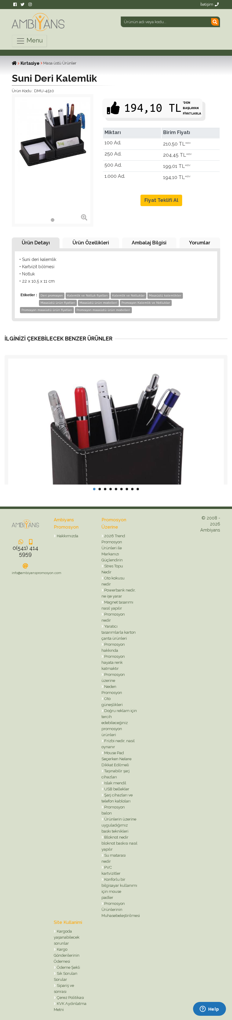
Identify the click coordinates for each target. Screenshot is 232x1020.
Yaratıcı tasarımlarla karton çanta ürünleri (119, 632)
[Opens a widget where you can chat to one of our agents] (209, 1009)
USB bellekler (116, 789)
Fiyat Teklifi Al (161, 200)
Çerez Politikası (70, 997)
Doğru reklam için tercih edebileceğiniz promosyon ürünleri (119, 722)
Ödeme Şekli (68, 967)
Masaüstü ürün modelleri (98, 302)
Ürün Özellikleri (90, 243)
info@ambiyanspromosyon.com (36, 573)
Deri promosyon (51, 295)
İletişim (206, 4)
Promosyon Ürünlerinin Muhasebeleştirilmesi (121, 909)
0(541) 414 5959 (25, 551)
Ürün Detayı (36, 243)
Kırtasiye (30, 63)
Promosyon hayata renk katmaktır (113, 662)
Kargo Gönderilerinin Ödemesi (66, 955)
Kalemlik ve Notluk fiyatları (87, 295)
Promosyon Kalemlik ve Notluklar (145, 302)
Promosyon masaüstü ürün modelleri (103, 310)
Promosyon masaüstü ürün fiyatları (46, 310)
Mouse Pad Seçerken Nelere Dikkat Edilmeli (116, 759)
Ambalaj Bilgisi (149, 243)
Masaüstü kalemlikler (165, 295)
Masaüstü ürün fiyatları (57, 302)
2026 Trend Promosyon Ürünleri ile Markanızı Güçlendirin (113, 548)
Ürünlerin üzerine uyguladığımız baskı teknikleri (119, 825)
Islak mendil (114, 783)
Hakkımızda (67, 536)
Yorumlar (199, 243)
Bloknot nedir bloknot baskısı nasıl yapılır (119, 843)
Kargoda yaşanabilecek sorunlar (66, 937)
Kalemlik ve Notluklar (128, 295)
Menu (34, 40)
